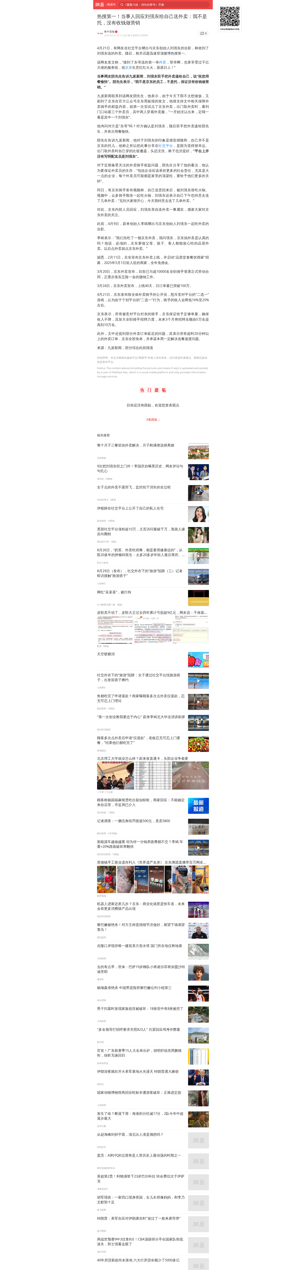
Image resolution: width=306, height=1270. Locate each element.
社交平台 (165, 145)
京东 (128, 67)
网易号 (111, 4)
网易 (99, 4)
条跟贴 (152, 419)
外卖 (162, 62)
